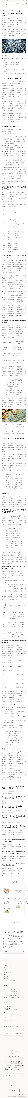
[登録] (23, 951)
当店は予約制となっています (11, 1026)
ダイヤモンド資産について (10, 991)
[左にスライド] (10, 918)
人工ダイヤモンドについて (10, 993)
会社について (7, 965)
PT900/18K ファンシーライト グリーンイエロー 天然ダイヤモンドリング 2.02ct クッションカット (6, 902)
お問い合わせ (7, 970)
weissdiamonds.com (15, 1096)
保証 (5, 974)
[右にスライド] (17, 918)
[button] (2, 4)
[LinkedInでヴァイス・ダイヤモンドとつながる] (18, 1057)
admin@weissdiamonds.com (16, 1012)
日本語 (13, 1090)
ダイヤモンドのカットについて (11, 997)
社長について (7, 968)
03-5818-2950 (14, 1009)
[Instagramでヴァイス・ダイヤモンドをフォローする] (13, 1057)
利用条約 (6, 978)
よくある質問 (7, 972)
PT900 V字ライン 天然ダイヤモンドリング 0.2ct (18, 900)
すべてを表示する (14, 923)
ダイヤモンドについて (9, 989)
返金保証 (6, 976)
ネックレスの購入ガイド (10, 995)
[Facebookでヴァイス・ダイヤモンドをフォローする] (10, 1057)
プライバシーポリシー (9, 980)
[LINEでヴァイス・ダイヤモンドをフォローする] (15, 1057)
